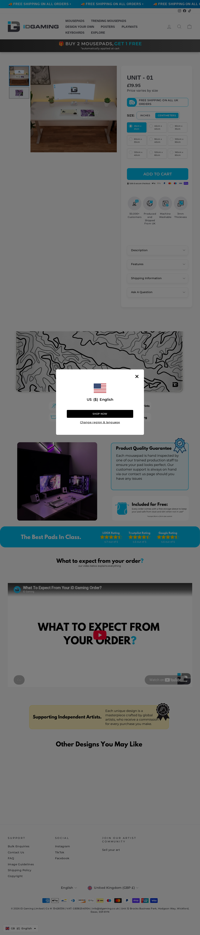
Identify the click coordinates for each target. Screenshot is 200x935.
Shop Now (100, 413)
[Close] (137, 376)
